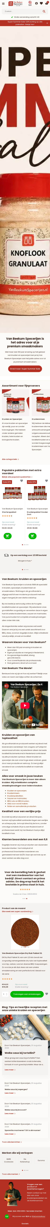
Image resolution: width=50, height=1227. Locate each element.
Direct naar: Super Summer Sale (25, 369)
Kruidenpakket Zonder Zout (37, 513)
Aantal (6, 994)
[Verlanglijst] (41, 3)
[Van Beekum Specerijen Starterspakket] (12, 493)
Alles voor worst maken (17, 803)
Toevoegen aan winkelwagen (27, 994)
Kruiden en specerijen (16, 790)
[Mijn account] (36, 3)
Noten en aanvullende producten (21, 806)
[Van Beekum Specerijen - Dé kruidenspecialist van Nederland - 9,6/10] (18, 3)
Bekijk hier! (30, 24)
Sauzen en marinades (17, 798)
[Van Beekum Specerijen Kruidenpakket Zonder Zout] (37, 493)
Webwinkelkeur (38, 1216)
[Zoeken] (44, 11)
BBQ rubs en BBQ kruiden (18, 801)
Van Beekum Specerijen (12, 508)
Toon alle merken (10, 1174)
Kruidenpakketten (15, 796)
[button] (22, 544)
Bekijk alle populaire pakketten (16, 477)
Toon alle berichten (11, 1142)
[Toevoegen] (8, 536)
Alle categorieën (9, 459)
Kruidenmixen (13, 793)
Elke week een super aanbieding (16, 911)
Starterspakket (9, 512)
